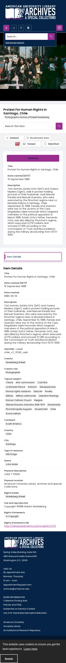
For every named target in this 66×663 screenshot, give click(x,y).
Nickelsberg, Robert (15, 362)
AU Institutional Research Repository (21, 630)
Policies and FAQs (12, 604)
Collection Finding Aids (15, 600)
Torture (9, 382)
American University (13, 622)
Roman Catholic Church (18, 400)
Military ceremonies (26, 395)
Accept (9, 658)
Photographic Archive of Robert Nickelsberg (27, 117)
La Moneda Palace (15, 386)
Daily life (38, 391)
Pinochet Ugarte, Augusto (19, 409)
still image (11, 454)
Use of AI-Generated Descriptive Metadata (25, 612)
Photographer (13, 372)
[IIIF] (17, 144)
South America (13, 423)
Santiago (11, 444)
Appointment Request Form (17, 584)
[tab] (33, 158)
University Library (11, 626)
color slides (12, 464)
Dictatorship (54, 404)
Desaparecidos (48, 386)
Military (9, 395)
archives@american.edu (16, 588)
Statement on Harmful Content (19, 608)
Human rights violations (18, 391)
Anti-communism (25, 382)
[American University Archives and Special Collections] (24, 543)
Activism (32, 386)
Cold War (42, 382)
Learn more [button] (30, 648)
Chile (53, 409)
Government (41, 409)
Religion (38, 400)
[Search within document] (59, 126)
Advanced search (14, 42)
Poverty (48, 391)
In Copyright (12, 516)
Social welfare (13, 413)
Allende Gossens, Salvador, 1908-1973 (25, 404)
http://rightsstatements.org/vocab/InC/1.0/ (30, 526)
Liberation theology (49, 395)
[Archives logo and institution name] (30, 12)
